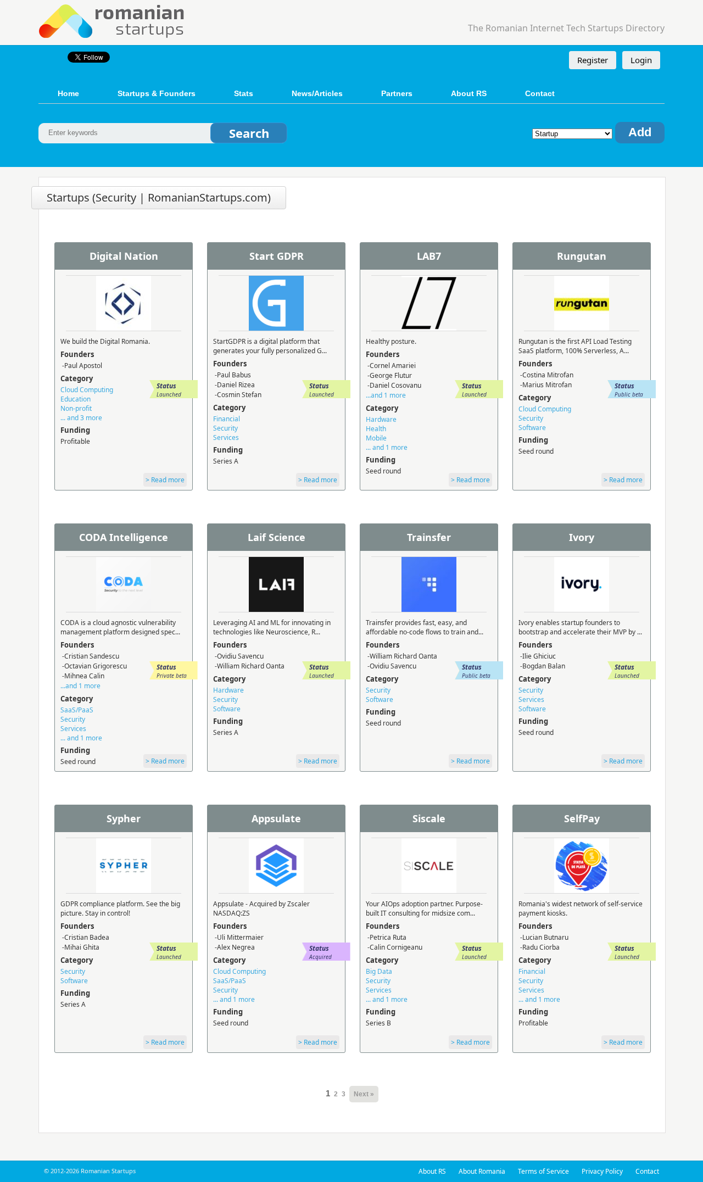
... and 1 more (387, 447)
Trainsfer (429, 537)
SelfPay (582, 818)
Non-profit (76, 408)
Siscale (428, 818)
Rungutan (581, 256)
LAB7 (429, 256)
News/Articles (317, 93)
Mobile (376, 438)
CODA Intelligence (123, 537)
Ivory (581, 537)
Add (639, 132)
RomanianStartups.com (112, 20)
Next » (364, 1094)
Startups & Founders (157, 93)
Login (641, 59)
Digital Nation (124, 256)
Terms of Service (543, 1171)
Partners (396, 93)
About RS (469, 93)
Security (225, 428)
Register (592, 59)
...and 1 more (386, 395)
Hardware (381, 419)
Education (75, 399)
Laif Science (276, 537)
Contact (540, 93)
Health (376, 428)
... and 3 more (81, 417)
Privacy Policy (602, 1171)
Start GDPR (276, 256)
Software (532, 427)
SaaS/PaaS (76, 710)
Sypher (124, 818)
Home (68, 93)
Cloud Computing (86, 389)
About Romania (482, 1171)
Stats (243, 93)
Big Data (379, 971)
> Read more (165, 479)
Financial (226, 418)
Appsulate (276, 818)
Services (226, 437)
